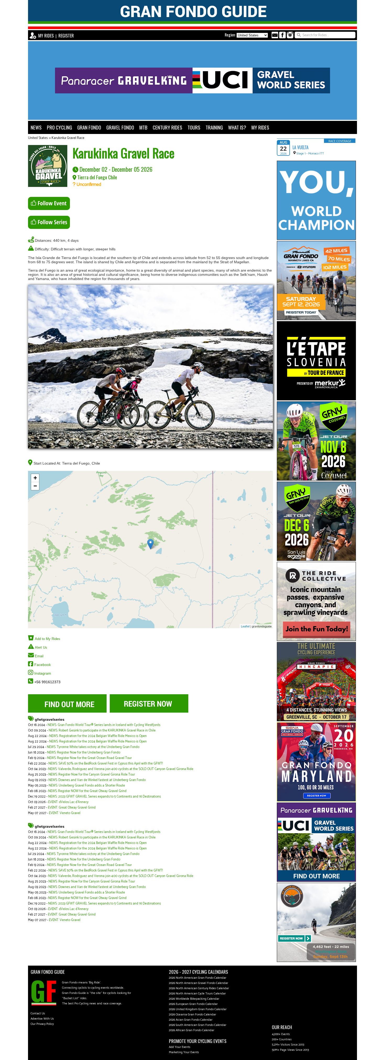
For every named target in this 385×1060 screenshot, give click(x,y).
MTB (143, 127)
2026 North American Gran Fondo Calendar (197, 977)
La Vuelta (301, 147)
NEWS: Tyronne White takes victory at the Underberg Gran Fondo (93, 747)
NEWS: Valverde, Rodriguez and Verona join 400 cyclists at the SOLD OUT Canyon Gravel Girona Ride (120, 769)
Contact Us (38, 1013)
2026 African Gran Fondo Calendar (191, 1030)
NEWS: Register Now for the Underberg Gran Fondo (83, 752)
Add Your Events (179, 1047)
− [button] (35, 486)
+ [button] (35, 478)
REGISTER (66, 36)
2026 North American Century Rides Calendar (199, 988)
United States (38, 138)
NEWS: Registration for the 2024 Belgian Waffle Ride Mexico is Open (98, 736)
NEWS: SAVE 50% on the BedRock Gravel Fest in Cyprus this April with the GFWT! (105, 763)
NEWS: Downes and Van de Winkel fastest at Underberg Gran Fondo (97, 780)
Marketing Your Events (184, 1052)
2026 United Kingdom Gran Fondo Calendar (198, 1009)
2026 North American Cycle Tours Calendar (197, 993)
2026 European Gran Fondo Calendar (193, 1004)
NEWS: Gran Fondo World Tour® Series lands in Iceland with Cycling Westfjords (104, 725)
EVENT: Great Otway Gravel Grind (72, 807)
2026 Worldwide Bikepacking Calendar (194, 998)
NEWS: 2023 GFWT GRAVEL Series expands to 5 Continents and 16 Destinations (104, 796)
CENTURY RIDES (167, 127)
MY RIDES (46, 36)
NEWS (36, 127)
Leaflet (245, 626)
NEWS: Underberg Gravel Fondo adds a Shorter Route (87, 785)
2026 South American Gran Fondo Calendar (197, 1025)
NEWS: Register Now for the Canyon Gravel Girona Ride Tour (91, 774)
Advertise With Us (42, 1018)
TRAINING (214, 127)
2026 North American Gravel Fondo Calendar (198, 983)
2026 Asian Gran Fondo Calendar (190, 1019)
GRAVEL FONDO (120, 127)
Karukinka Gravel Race (68, 138)
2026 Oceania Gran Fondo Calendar (192, 1014)
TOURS (194, 127)
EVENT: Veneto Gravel (64, 813)
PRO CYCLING (59, 127)
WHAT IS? (237, 127)
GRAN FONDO (89, 127)
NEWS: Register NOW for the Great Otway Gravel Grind (87, 791)
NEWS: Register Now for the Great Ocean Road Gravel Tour (89, 758)
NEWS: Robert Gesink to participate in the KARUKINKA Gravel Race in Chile (102, 730)
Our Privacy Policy (42, 1023)
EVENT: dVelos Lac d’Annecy (68, 802)
